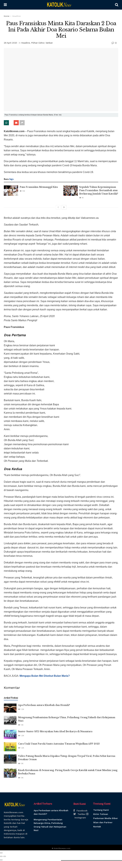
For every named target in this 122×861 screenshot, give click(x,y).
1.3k (22, 735)
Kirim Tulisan (100, 814)
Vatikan (49, 43)
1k (82, 198)
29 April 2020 (10, 43)
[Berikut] (64, 207)
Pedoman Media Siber (105, 818)
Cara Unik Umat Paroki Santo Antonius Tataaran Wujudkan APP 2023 (59, 743)
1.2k (22, 709)
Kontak (97, 826)
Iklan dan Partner (102, 822)
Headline (16, 16)
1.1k (23, 191)
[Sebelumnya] (58, 207)
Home (6, 16)
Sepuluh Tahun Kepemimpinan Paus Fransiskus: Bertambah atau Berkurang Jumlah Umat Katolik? (98, 190)
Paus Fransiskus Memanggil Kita (39, 187)
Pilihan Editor (37, 43)
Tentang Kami (101, 810)
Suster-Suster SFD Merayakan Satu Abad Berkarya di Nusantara (55, 731)
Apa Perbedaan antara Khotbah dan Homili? (44, 705)
